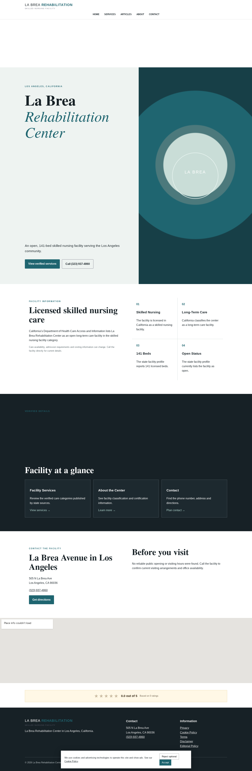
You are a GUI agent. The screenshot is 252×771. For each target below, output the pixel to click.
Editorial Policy (189, 746)
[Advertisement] (103, 43)
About (140, 14)
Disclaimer (186, 741)
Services (110, 14)
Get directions (41, 599)
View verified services (42, 263)
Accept (165, 762)
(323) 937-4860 (38, 590)
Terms (183, 737)
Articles (126, 14)
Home (96, 14)
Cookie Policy (188, 732)
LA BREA (49, 6)
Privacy (184, 727)
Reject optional (169, 756)
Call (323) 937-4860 (77, 263)
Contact (154, 14)
